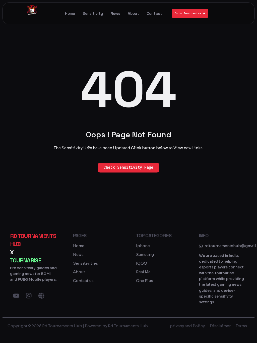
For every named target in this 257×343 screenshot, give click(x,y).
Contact (154, 13)
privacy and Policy (187, 325)
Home (70, 13)
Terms (241, 325)
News (115, 13)
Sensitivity (93, 13)
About (133, 13)
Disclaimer (220, 325)
